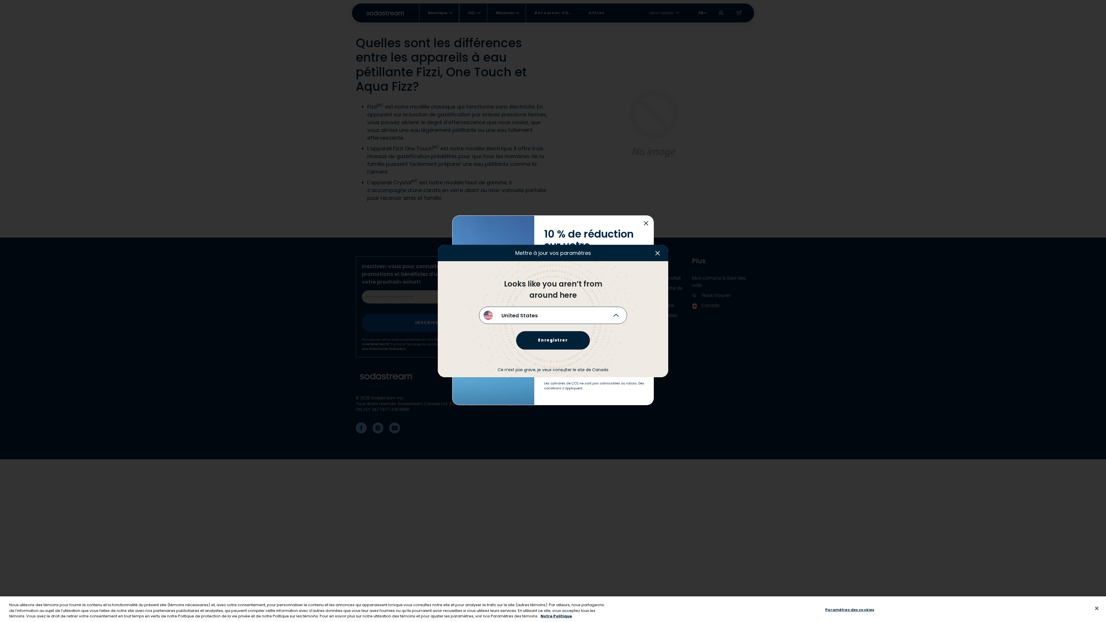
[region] (553, 609)
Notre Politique (556, 616)
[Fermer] (1096, 608)
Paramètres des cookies (849, 609)
